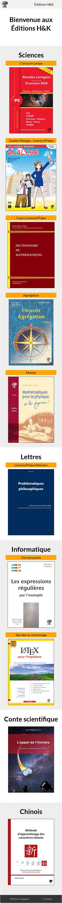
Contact (47, 898)
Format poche (31, 557)
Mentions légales (19, 898)
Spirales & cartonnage (31, 635)
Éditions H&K (44, 4)
